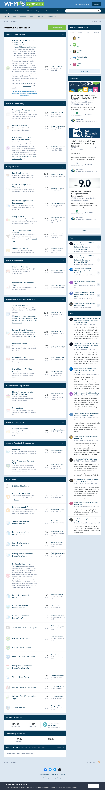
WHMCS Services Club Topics (24, 687)
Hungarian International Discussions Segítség (22, 667)
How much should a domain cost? (61, 174)
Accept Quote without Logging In (62, 496)
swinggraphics (57, 359)
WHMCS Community (77, 100)
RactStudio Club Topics (21, 564)
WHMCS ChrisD (57, 466)
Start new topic (57, 27)
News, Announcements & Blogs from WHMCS (22, 393)
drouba (55, 236)
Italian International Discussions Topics (20, 606)
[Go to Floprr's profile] (71, 293)
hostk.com (56, 314)
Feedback (16, 449)
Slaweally (55, 523)
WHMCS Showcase (14, 261)
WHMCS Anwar (57, 148)
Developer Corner (19, 343)
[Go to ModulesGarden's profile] (71, 269)
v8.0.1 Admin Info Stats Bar (59, 285)
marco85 (55, 608)
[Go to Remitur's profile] (71, 304)
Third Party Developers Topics (24, 628)
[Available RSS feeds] (99, 762)
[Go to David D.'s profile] (71, 414)
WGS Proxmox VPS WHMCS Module (85, 459)
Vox (54, 205)
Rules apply (32, 336)
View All (84, 230)
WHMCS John (80, 121)
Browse (8, 11)
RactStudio (15, 566)
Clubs (14, 16)
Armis (54, 596)
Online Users (40, 16)
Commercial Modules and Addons (24, 332)
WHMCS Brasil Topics (21, 638)
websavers (80, 44)
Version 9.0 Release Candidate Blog (24, 47)
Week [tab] (72, 32)
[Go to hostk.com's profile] (71, 243)
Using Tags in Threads (58, 464)
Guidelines (23, 16)
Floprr (76, 298)
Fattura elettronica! (57, 606)
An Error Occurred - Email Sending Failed (63, 234)
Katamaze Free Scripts (21, 493)
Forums (7, 16)
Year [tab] (88, 32)
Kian (54, 544)
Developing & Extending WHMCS (20, 299)
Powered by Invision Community (52, 779)
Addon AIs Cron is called (58, 217)
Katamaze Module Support (23, 507)
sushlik (55, 617)
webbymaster (57, 533)
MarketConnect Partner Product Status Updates (22, 138)
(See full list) (60, 747)
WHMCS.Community (15, 104)
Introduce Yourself (19, 126)
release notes (27, 86)
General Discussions (15, 422)
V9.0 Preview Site (19, 45)
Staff (31, 16)
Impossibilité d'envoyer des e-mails (62, 594)
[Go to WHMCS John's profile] (73, 120)
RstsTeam (56, 287)
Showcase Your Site (20, 267)
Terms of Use (30, 787)
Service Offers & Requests (23, 330)
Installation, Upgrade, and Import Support (22, 201)
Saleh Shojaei (56, 128)
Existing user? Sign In (82, 4)
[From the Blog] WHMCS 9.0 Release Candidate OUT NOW (84, 96)
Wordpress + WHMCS (58, 371)
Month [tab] (80, 32)
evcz (54, 511)
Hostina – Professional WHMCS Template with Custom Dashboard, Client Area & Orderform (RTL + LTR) (87, 320)
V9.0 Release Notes (20, 43)
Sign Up (96, 4)
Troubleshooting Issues (21, 230)
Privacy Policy (44, 774)
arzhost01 (56, 176)
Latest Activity (28, 11)
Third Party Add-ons (20, 305)
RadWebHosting (57, 373)
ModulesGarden (57, 657)
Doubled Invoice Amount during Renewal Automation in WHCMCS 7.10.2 (84, 294)
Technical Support (48, 11)
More (58, 11)
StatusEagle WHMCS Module (60, 270)
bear (54, 190)
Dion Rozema (57, 68)
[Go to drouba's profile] (71, 282)
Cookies (62, 774)
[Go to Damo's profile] (74, 64)
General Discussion (20, 428)
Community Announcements (23, 110)
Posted (89, 324)
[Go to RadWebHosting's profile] (74, 58)
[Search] (98, 10)
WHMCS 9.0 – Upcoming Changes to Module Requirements (81, 193)
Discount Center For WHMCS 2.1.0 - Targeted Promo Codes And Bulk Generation (83, 271)
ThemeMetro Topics (20, 677)
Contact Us (54, 774)
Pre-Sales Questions (20, 173)
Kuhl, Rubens (56, 114)
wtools (55, 272)
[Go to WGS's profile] (71, 460)
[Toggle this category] (63, 35)
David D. (78, 418)
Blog (37, 11)
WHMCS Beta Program (16, 34)
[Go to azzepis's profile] (74, 51)
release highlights (26, 83)
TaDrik (55, 497)
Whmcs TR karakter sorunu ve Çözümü (63, 521)
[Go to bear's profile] (74, 38)
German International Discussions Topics (21, 617)
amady (55, 628)
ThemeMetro (57, 677)
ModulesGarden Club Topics (23, 657)
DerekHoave (52, 725)
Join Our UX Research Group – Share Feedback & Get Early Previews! (83, 143)
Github (16, 500)
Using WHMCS (12, 167)
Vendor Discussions (20, 248)
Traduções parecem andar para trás (62, 553)
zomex (55, 708)
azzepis (79, 50)
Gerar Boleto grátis (57, 637)
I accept (94, 786)
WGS (54, 698)
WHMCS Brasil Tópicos (21, 647)
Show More (84, 71)
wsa (54, 688)
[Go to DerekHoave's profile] (45, 724)
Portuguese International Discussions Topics (22, 554)
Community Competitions (17, 386)
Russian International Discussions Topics (20, 533)
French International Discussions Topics (20, 596)
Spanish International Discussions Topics (20, 544)
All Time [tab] (96, 32)
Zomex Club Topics (19, 707)
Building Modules (19, 357)
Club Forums (11, 480)
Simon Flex (56, 432)
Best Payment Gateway (58, 430)
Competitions (17, 408)
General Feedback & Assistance (20, 443)
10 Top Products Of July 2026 (60, 686)
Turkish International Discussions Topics (20, 522)
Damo (79, 63)
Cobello (55, 638)
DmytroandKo (57, 250)
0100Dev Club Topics (20, 486)
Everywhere (90, 11)
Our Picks (17, 11)
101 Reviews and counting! (59, 696)
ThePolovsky (56, 555)
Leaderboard (52, 16)
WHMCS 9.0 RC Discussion (23, 40)
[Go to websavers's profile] (74, 44)
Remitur (55, 219)
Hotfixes (16, 232)
